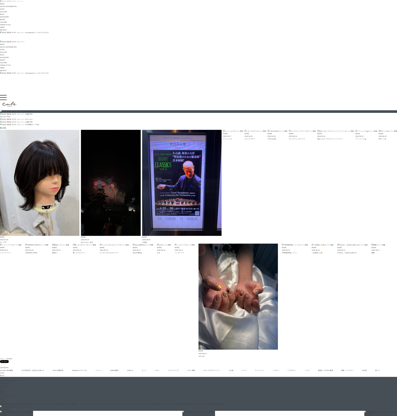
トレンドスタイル (6, 396)
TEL (183, 414)
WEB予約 (3, 414)
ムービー (3, 391)
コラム (2, 394)
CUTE (2, 373)
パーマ (2, 399)
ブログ (2, 388)
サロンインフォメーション (9, 381)
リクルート (4, 401)
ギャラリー (4, 386)
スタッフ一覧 (4, 383)
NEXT (10, 359)
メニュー (3, 378)
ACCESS (367, 414)
